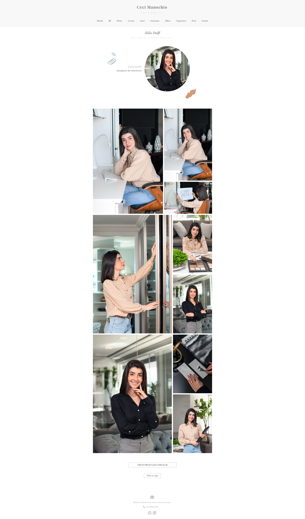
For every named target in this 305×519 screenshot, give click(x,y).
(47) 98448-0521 (152, 507)
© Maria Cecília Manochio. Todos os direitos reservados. (152, 502)
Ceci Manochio (152, 7)
